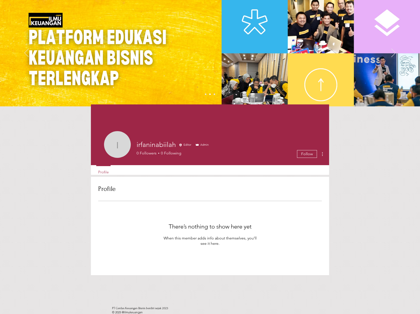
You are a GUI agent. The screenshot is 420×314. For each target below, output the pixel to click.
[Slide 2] (210, 94)
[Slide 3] (214, 94)
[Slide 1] (205, 94)
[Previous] (26, 53)
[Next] (393, 53)
